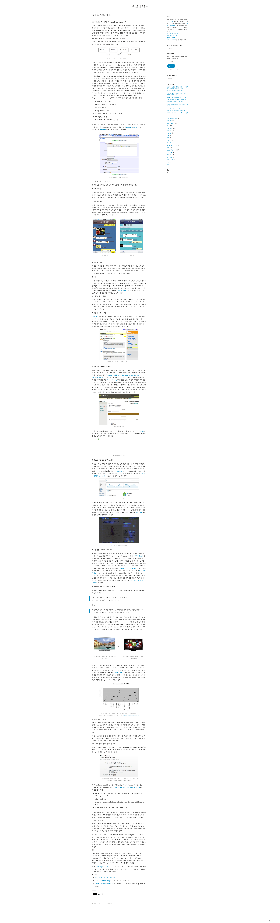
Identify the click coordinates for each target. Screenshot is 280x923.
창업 (168, 162)
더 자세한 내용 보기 (172, 36)
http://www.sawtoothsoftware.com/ (130, 715)
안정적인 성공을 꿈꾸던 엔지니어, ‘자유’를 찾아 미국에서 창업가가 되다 (177, 87)
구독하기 (171, 66)
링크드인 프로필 (171, 38)
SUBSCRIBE (170, 53)
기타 (168, 125)
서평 (168, 135)
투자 (168, 138)
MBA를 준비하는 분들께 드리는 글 (176, 110)
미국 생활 (169, 121)
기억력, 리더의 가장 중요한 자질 (175, 108)
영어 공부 (169, 152)
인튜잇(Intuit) (138, 556)
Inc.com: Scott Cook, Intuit (129, 568)
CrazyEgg (138, 512)
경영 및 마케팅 (170, 123)
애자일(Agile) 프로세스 (103, 867)
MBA (168, 164)
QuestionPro (126, 375)
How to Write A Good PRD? (104, 884)
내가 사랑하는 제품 (172, 118)
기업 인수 (169, 133)
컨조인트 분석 (119, 672)
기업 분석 (169, 130)
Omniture (120, 471)
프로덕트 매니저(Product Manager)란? (109, 21)
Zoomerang (96, 377)
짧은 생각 (169, 157)
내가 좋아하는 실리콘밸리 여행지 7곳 (176, 99)
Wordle (141, 431)
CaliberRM (102, 129)
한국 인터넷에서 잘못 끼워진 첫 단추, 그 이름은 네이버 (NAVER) (177, 93)
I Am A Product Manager (103, 881)
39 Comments (97, 903)
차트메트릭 (170, 21)
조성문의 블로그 (140, 5)
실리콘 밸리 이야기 (172, 145)
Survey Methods (115, 375)
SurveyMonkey (112, 380)
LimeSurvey (135, 375)
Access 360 (136, 127)
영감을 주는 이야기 (172, 150)
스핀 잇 (169, 142)
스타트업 (169, 140)
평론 (168, 147)
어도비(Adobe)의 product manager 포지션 (126, 787)
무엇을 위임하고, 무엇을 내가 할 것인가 (177, 97)
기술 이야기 (170, 128)
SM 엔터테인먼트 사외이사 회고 (175, 102)
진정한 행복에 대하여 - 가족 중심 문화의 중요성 (177, 104)
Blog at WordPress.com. (140, 918)
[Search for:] (175, 78)
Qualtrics (103, 377)
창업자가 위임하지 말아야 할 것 (175, 90)
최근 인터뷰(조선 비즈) (173, 34)
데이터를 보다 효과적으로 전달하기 (106, 878)
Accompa (129, 127)
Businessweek (122, 290)
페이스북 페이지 (171, 40)
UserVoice (95, 317)
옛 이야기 (169, 155)
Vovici (108, 375)
